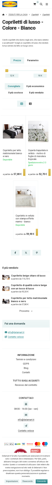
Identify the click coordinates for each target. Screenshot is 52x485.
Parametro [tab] (33, 60)
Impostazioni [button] (12, 481)
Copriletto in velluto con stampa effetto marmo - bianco (25, 218)
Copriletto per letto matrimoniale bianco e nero (12, 153)
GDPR (26, 363)
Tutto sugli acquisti (26, 380)
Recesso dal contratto (26, 385)
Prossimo (24, 311)
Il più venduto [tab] (36, 92)
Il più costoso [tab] (15, 92)
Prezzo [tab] (17, 60)
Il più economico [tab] (35, 86)
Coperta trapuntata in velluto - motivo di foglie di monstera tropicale (38, 154)
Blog (26, 368)
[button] (15, 253)
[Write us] (26, 425)
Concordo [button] (41, 481)
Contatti (26, 372)
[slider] (6, 70)
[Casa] (9, 4)
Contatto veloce (16, 336)
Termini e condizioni (26, 359)
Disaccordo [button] (28, 481)
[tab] (21, 104)
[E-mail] (26, 414)
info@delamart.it (16, 332)
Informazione (26, 355)
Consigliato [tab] (14, 86)
